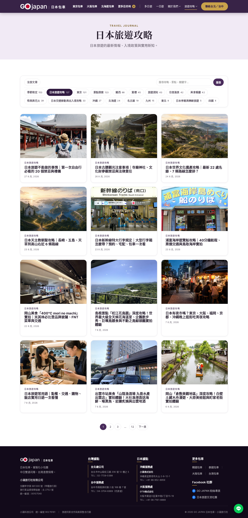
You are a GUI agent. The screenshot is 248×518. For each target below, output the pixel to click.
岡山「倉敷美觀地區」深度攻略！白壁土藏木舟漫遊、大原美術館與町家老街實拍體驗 (194, 397)
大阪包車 (92, 6)
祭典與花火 (35, 100)
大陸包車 (197, 473)
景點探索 (101, 92)
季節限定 (34, 92)
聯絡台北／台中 (214, 6)
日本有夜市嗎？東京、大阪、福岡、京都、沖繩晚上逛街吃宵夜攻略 (194, 315)
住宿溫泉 (176, 92)
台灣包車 (214, 473)
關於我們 (173, 6)
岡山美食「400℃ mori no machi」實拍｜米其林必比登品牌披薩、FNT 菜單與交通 (51, 317)
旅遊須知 (155, 92)
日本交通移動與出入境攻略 (68, 100)
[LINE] (238, 508)
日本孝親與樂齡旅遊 (188, 100)
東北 (165, 100)
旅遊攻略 (190, 6)
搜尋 (218, 82)
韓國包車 (197, 467)
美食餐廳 (197, 92)
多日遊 (148, 6)
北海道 (114, 100)
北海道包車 (107, 6)
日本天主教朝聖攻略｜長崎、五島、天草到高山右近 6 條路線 (53, 242)
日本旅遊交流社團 (207, 497)
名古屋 (133, 100)
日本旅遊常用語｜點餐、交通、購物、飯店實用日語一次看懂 (53, 396)
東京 (81, 92)
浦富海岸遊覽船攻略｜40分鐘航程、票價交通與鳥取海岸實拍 (193, 242)
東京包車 (78, 6)
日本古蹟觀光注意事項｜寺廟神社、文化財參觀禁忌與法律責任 (123, 169)
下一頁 (142, 426)
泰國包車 (214, 467)
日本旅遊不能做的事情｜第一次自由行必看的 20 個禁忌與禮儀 (53, 169)
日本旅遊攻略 (59, 92)
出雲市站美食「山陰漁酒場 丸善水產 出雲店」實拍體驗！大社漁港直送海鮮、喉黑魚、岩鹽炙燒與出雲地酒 (122, 397)
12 (132, 426)
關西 (120, 92)
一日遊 (160, 6)
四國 (212, 100)
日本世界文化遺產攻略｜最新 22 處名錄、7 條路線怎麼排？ (194, 169)
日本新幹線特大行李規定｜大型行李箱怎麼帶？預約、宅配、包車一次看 (123, 242)
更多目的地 (124, 6)
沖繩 (96, 100)
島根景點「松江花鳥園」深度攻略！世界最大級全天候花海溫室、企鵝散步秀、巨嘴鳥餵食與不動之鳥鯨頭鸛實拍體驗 (123, 319)
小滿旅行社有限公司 (31, 480)
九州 (150, 100)
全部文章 (32, 82)
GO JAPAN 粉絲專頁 (208, 490)
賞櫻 (136, 92)
